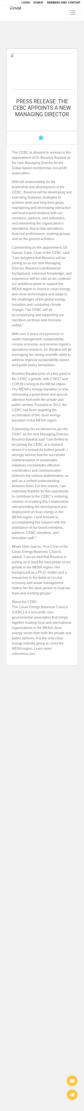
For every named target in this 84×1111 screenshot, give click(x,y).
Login (26, 2)
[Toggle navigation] (73, 12)
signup (38, 2)
